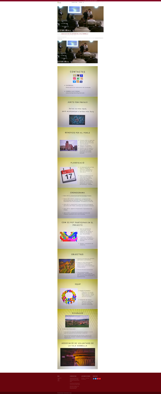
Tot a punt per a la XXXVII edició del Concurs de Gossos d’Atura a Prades (75, 384)
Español (90, 0)
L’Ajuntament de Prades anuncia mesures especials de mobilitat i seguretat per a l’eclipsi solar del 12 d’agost (74, 380)
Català (94, 0)
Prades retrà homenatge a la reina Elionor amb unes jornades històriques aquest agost (74, 387)
